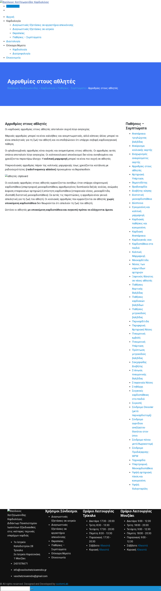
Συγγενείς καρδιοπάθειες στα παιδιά (140, 394)
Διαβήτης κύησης (142, 190)
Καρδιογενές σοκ (142, 239)
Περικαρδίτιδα (140, 321)
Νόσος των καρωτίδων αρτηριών (138, 268)
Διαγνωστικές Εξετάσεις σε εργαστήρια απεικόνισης (43, 25)
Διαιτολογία (13, 41)
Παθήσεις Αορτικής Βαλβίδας (137, 288)
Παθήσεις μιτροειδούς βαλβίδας (139, 313)
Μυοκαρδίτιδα (140, 260)
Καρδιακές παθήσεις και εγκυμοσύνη (139, 223)
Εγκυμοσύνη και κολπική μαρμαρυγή (141, 211)
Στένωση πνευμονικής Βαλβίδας (139, 374)
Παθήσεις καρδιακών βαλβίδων (138, 301)
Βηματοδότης (139, 182)
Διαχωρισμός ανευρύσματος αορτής (140, 158)
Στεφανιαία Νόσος (142, 382)
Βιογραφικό (12, 6)
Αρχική (10, 16)
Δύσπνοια (137, 203)
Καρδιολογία (20, 49)
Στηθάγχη (137, 386)
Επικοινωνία (13, 57)
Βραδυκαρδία (139, 186)
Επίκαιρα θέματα (61, 553)
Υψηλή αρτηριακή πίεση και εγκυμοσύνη (142, 476)
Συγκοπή (137, 403)
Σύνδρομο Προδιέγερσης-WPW (140, 452)
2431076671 (21, 563)
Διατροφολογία (21, 53)
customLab (62, 583)
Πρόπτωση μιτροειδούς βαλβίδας (139, 354)
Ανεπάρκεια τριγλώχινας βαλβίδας (139, 137)
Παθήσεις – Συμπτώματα (27, 37)
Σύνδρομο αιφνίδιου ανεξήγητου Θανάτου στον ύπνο (140, 427)
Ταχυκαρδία (138, 460)
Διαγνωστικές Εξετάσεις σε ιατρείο (33, 29)
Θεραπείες (19, 33)
